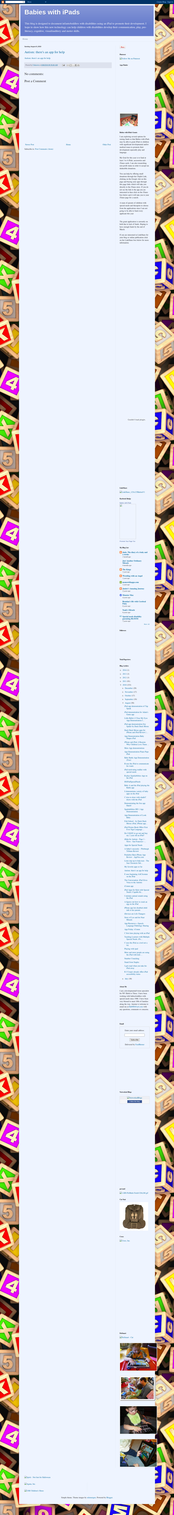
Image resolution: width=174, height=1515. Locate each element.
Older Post (107, 144)
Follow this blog (135, 1101)
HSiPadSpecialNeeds (132, 781)
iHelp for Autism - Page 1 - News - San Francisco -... (135, 840)
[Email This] (68, 65)
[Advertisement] (137, 1069)
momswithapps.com (130, 582)
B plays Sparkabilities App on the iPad (135, 776)
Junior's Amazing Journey (133, 588)
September (129, 699)
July (127, 978)
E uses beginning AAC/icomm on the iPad (136, 875)
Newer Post (29, 144)
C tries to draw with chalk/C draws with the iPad (135, 798)
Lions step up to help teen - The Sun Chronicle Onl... (136, 861)
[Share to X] (73, 65)
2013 (125, 674)
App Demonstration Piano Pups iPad (136, 752)
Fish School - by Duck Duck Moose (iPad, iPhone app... (135, 822)
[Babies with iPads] (128, 538)
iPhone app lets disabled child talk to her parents (135, 908)
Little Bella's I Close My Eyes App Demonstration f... (135, 719)
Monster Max (127, 595)
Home (25, 38)
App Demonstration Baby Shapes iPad (134, 737)
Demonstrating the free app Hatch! (134, 804)
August (128, 703)
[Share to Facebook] (75, 65)
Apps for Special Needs (133, 845)
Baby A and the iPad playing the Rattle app (136, 786)
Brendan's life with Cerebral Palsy (134, 602)
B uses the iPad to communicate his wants (136, 764)
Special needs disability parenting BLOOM (132, 617)
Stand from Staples (131, 962)
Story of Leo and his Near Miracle (134, 918)
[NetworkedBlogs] (134, 1097)
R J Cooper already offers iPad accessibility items (136, 972)
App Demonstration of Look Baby (135, 816)
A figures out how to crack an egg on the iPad (135, 902)
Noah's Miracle (128, 610)
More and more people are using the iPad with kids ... (136, 953)
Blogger (109, 1497)
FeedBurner (139, 1044)
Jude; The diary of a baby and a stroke (134, 553)
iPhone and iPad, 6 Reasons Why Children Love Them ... (136, 743)
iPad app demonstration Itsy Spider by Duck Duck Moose (136, 725)
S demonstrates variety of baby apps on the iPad (136, 792)
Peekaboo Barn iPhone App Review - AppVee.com (135, 855)
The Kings (126, 569)
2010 (125, 685)
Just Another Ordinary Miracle (132, 561)
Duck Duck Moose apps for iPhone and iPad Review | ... (136, 731)
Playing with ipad (131, 948)
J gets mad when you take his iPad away (135, 966)
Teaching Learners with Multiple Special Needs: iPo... (137, 937)
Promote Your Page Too (127, 541)
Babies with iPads (52, 12)
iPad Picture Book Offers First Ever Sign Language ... (136, 828)
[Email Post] (63, 65)
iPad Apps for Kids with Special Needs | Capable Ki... (136, 891)
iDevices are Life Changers (134, 913)
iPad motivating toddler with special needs (135, 770)
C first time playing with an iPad (137, 933)
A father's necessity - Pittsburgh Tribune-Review (136, 849)
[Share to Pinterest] (78, 65)
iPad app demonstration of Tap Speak (136, 707)
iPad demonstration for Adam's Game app (136, 713)
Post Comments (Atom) (44, 149)
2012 (125, 677)
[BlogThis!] (70, 65)
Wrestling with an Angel (132, 575)
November (129, 692)
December (129, 688)
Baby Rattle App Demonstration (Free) (136, 758)
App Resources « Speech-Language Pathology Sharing (136, 924)
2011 (125, 681)
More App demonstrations (134, 748)
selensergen (91, 1497)
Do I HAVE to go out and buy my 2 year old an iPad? (136, 834)
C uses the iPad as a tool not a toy (135, 943)
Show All (147, 624)
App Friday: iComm (132, 929)
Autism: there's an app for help (44, 52)
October (128, 695)
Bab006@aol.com (136, 1006)
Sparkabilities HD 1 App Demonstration (133, 810)
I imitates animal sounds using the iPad (136, 897)
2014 (125, 670)
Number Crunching (131, 958)
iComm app (128, 886)
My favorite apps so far (133, 866)
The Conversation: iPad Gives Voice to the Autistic (135, 881)
